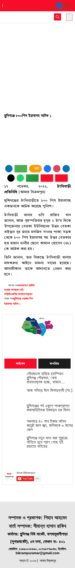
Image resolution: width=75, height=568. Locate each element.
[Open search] (57, 16)
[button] (69, 17)
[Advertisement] (37, 62)
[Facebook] (59, 5)
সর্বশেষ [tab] (20, 363)
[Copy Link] (32, 178)
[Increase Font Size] (47, 178)
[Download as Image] (21, 168)
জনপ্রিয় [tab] (54, 363)
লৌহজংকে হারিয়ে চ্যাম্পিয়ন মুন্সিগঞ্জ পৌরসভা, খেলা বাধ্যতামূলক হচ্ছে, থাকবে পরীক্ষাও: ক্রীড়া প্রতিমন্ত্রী (45, 377)
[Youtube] (67, 5)
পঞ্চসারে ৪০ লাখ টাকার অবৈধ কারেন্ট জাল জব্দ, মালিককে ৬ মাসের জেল (50, 425)
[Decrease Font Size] (61, 178)
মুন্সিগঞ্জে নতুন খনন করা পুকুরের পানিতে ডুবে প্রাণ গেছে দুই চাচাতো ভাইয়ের (47, 442)
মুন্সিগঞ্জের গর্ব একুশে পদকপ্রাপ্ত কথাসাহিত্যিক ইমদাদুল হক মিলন (48, 408)
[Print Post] (8, 168)
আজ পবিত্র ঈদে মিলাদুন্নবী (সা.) (49, 390)
